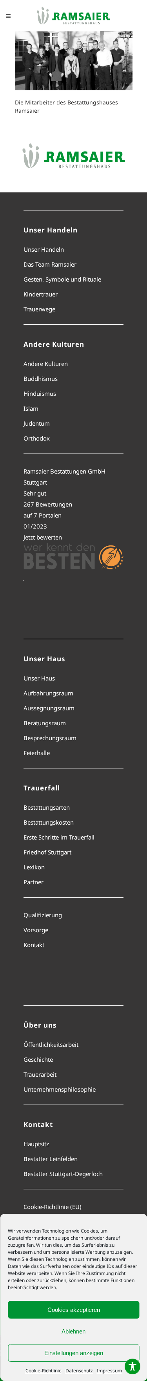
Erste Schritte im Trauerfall (59, 837)
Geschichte (38, 1059)
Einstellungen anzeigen (73, 1353)
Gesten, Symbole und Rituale (62, 279)
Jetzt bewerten (43, 537)
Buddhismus (41, 378)
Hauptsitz (36, 1144)
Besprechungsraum (50, 738)
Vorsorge (36, 930)
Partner (34, 882)
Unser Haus (39, 678)
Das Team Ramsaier (50, 264)
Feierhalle (37, 753)
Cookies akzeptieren (73, 1309)
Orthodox (37, 438)
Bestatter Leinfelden (51, 1159)
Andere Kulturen (46, 364)
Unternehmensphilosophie (60, 1089)
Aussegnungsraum (49, 708)
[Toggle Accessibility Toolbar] (132, 1366)
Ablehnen (73, 1331)
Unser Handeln (44, 249)
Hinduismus (40, 393)
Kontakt (34, 945)
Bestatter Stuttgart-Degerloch (63, 1174)
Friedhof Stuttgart (47, 852)
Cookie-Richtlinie (43, 1370)
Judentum (37, 423)
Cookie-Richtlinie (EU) (53, 1207)
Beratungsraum (45, 723)
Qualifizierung (43, 915)
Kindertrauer (41, 294)
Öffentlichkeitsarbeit (51, 1044)
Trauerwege (39, 309)
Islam (31, 408)
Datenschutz (79, 1370)
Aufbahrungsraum (48, 693)
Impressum (109, 1370)
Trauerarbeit (40, 1074)
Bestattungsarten (47, 807)
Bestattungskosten (49, 822)
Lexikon (34, 867)
